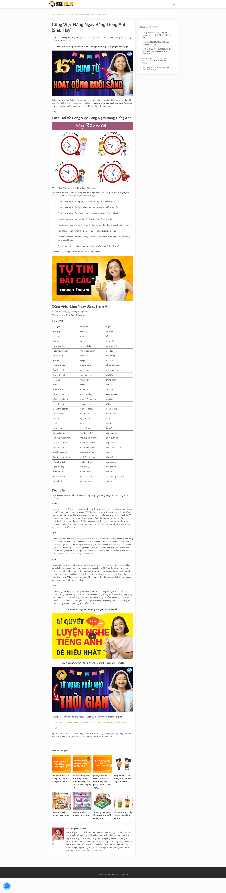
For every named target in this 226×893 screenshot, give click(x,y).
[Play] (92, 73)
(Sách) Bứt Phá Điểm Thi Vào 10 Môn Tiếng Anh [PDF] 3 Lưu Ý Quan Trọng (156, 60)
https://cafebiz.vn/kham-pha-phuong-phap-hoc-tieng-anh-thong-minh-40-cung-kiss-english (90, 722)
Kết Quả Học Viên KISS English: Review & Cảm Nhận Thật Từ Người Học (156, 35)
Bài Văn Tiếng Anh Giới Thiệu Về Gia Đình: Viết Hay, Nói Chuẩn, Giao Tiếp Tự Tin (156, 51)
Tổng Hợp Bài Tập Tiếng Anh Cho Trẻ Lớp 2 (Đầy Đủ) (155, 68)
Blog (174, 4)
